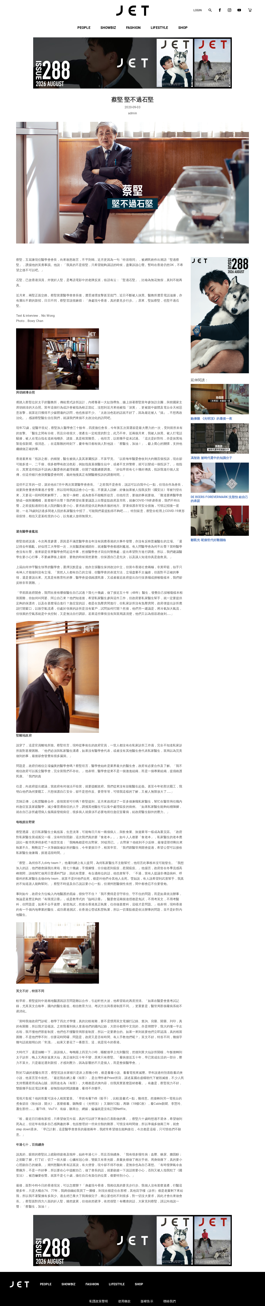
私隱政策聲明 (98, 1301)
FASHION (133, 28)
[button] (210, 10)
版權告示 (147, 1301)
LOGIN (197, 10)
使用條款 (124, 1301)
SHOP (183, 28)
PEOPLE (83, 28)
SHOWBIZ (108, 28)
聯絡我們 (169, 1301)
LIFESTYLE (159, 28)
